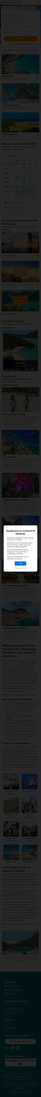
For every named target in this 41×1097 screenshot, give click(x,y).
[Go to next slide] (35, 350)
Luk (20, 563)
